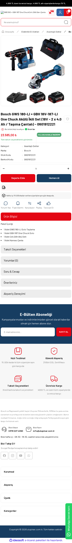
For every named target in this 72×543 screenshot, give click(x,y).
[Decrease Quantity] (4, 168)
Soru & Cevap (12, 271)
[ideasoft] (16, 540)
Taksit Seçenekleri (15, 249)
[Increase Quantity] (68, 168)
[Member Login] (60, 12)
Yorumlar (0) (11, 260)
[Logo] (23, 12)
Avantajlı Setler (31, 146)
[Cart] (67, 12)
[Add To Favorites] (67, 119)
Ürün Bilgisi (10, 216)
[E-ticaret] (35, 540)
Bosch (27, 150)
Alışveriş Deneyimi (14, 293)
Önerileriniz (10, 282)
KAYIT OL (63, 331)
